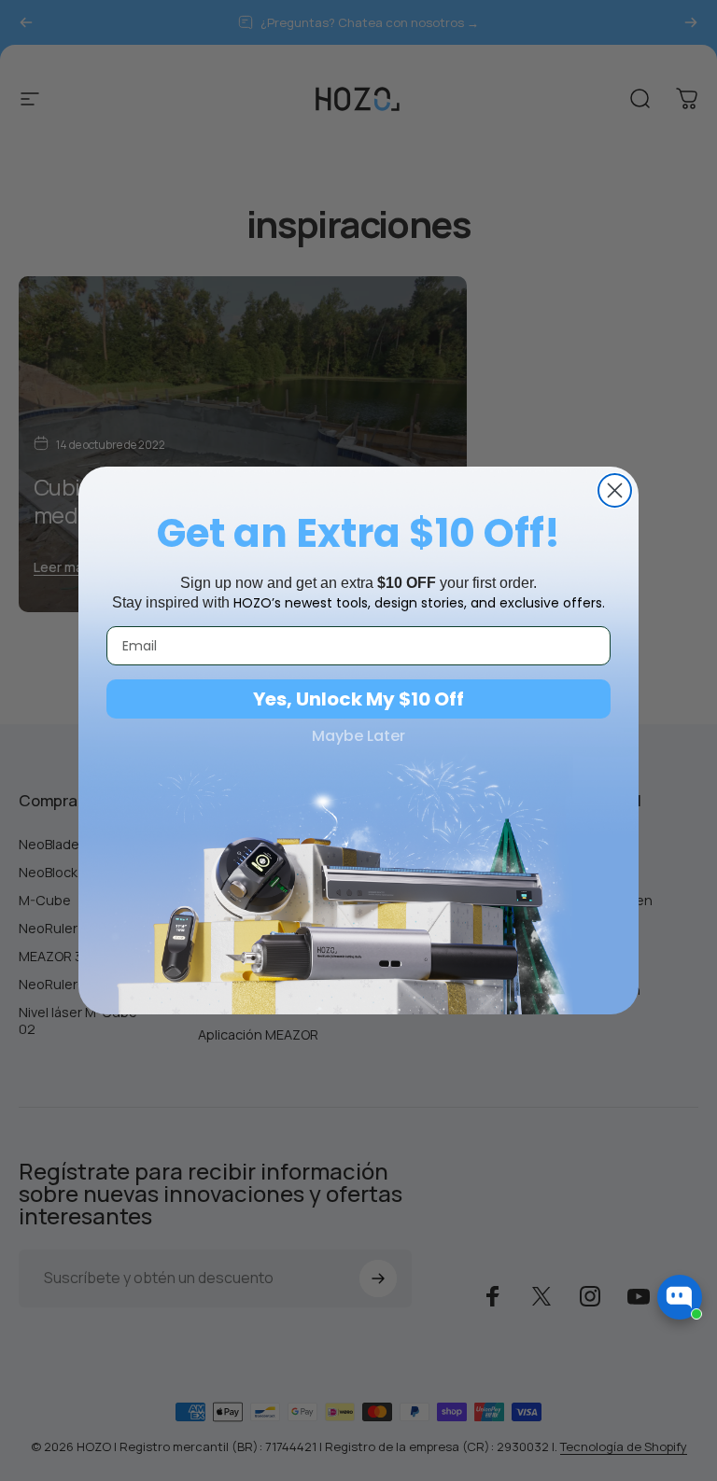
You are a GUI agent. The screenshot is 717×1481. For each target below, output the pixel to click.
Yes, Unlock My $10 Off (358, 699)
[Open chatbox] (679, 1297)
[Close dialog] (614, 490)
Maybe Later (358, 736)
